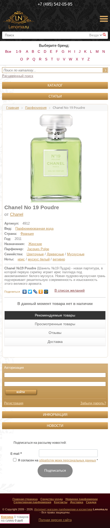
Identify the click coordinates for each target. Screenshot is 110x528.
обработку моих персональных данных (67, 460)
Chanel (16, 214)
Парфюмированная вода (34, 228)
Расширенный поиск (17, 76)
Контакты (60, 502)
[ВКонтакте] (24, 290)
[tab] (55, 315)
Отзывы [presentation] (55, 333)
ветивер (59, 259)
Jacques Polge (38, 249)
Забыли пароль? (93, 403)
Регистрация (13, 403)
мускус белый (39, 259)
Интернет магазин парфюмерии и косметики (63, 509)
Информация (55, 415)
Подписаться (55, 470)
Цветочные (35, 254)
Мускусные (75, 254)
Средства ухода (51, 499)
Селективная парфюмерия (32, 502)
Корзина (7, 517)
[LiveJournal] (35, 290)
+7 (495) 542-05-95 (55, 4)
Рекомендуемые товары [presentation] (55, 315)
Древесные (55, 254)
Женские (35, 244)
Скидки (91, 502)
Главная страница (25, 499)
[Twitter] (30, 290)
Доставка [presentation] (55, 342)
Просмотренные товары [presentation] (55, 324)
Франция (27, 234)
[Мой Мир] (46, 290)
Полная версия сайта (55, 520)
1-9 (18, 51)
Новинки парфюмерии (81, 499)
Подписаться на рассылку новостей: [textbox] (40, 443)
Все (8, 51)
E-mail (16, 454)
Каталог (55, 85)
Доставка (76, 502)
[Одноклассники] (40, 290)
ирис (21, 259)
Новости (55, 426)
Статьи (55, 96)
